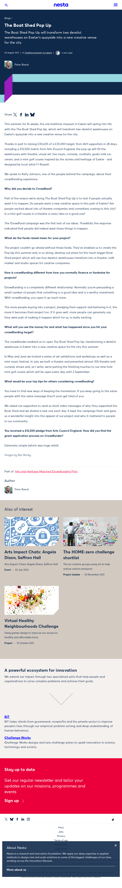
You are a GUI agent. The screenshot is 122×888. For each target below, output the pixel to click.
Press (61, 827)
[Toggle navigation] (116, 4)
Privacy (61, 836)
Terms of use (61, 840)
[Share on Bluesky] (32, 114)
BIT (7, 716)
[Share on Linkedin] (26, 114)
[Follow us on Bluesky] (11, 819)
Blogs (7, 18)
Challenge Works (17, 737)
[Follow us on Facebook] (17, 819)
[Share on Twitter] (15, 114)
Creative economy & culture (38, 53)
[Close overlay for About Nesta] (117, 845)
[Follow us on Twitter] (6, 819)
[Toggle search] (6, 5)
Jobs (61, 832)
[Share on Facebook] (21, 114)
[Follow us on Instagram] (28, 819)
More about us (16, 869)
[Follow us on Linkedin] (22, 819)
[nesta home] (61, 5)
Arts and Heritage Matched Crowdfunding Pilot (46, 471)
